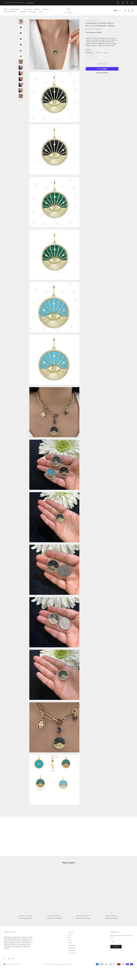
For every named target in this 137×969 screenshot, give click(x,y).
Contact (70, 942)
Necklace (32, 11)
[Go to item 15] (21, 102)
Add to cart (102, 64)
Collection (27, 9)
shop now (30, 2)
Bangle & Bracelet (10, 11)
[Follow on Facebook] (4, 958)
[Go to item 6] (21, 50)
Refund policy (71, 948)
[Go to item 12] (21, 84)
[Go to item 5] (21, 44)
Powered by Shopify (66, 964)
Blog (69, 937)
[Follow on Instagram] (9, 958)
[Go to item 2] (21, 27)
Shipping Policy (72, 945)
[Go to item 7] (21, 56)
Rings (41, 11)
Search (70, 935)
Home (5, 9)
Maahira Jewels (91, 20)
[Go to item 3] (21, 33)
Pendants (45, 9)
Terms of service (72, 953)
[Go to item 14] (21, 96)
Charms (36, 9)
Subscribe (116, 946)
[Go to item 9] (21, 67)
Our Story (70, 932)
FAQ (69, 940)
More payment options (102, 72)
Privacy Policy (71, 950)
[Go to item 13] (21, 90)
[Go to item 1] (21, 21)
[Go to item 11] (21, 79)
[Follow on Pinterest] (13, 958)
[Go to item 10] (21, 73)
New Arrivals (15, 9)
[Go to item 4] (21, 39)
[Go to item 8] (21, 62)
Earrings (23, 11)
